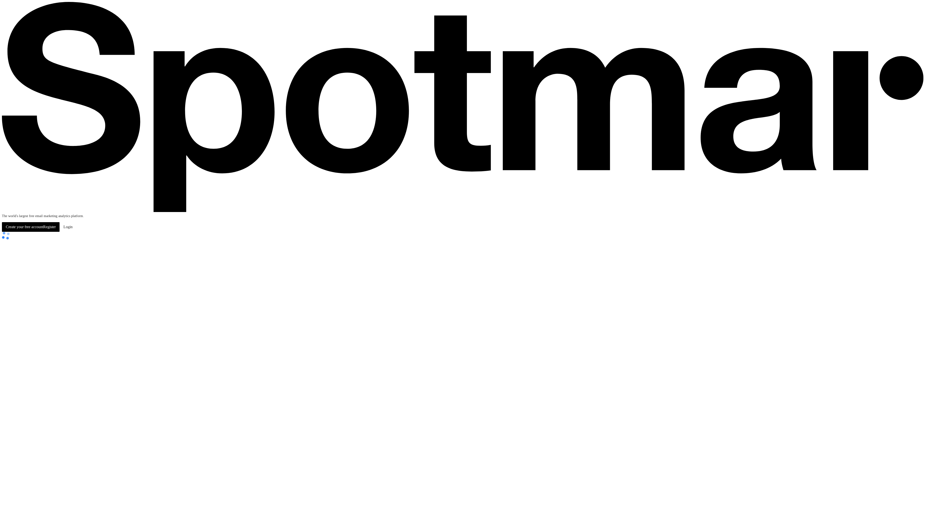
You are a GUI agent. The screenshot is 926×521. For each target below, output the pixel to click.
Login (68, 227)
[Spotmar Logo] (463, 211)
